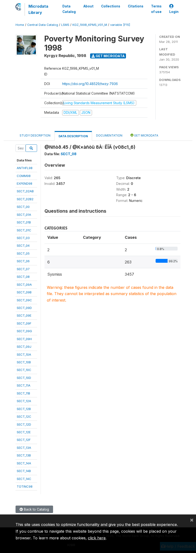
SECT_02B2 (25, 199)
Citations (135, 6)
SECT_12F (24, 440)
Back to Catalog (36, 509)
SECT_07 (23, 269)
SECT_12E (24, 432)
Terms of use (156, 8)
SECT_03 (23, 238)
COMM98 (24, 176)
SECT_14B (24, 471)
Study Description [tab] (35, 135)
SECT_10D (24, 378)
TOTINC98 (25, 486)
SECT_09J (24, 346)
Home (20, 25)
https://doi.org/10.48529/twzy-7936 (90, 84)
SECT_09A (24, 284)
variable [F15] (120, 25)
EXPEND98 (24, 183)
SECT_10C (24, 370)
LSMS (65, 25)
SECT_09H (24, 339)
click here (97, 538)
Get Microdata (110, 56)
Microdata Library (38, 9)
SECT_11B (23, 393)
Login (174, 12)
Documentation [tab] (109, 135)
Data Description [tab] (73, 136)
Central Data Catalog (42, 25)
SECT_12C (24, 416)
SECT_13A (24, 448)
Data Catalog (69, 8)
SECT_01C (24, 230)
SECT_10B (24, 362)
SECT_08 (23, 277)
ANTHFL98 (25, 168)
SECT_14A (24, 463)
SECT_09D (24, 308)
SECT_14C (24, 479)
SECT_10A (24, 354)
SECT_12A (24, 401)
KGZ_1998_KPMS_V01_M (89, 25)
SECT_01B (24, 222)
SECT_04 (23, 245)
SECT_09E (24, 315)
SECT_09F (24, 323)
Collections (110, 6)
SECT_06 (23, 261)
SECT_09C (24, 300)
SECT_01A (24, 215)
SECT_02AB (25, 191)
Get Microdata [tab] (145, 135)
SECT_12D (24, 424)
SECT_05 (23, 253)
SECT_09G (24, 331)
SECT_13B (24, 455)
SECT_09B (24, 292)
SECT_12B (24, 409)
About (88, 6)
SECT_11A (23, 385)
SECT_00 (23, 207)
